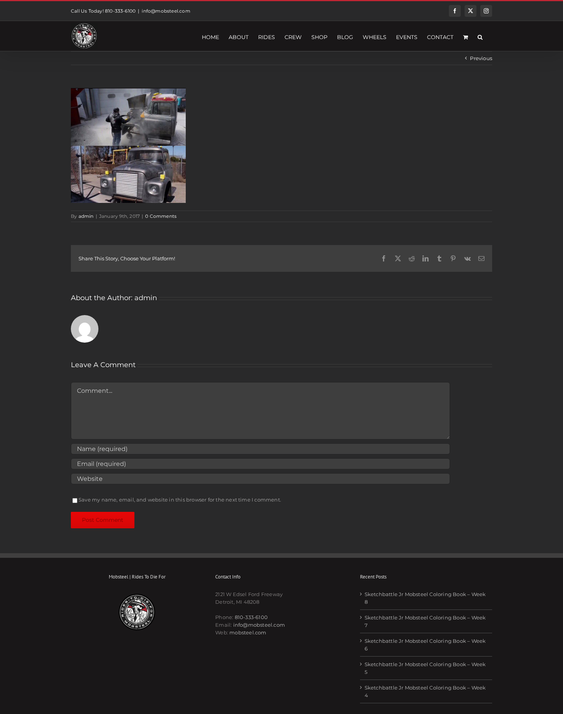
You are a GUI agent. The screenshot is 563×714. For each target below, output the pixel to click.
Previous (481, 58)
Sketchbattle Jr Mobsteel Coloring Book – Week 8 (425, 598)
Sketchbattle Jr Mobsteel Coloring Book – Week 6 (425, 645)
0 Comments (161, 216)
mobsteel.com (247, 632)
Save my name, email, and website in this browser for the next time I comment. (180, 500)
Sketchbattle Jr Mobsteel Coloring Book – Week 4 (425, 691)
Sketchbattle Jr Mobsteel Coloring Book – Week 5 (425, 668)
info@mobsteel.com (166, 11)
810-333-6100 (251, 617)
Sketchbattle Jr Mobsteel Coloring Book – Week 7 (425, 621)
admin (86, 216)
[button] (480, 36)
